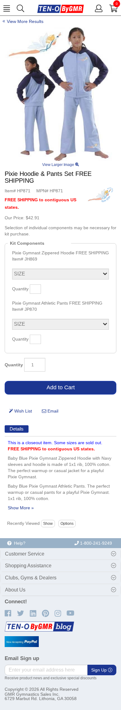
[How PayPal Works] (22, 641)
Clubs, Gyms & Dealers (30, 577)
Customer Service (24, 553)
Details (17, 428)
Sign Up (99, 670)
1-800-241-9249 (95, 543)
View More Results (25, 21)
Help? (18, 543)
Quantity (14, 364)
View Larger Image (58, 165)
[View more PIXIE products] (100, 194)
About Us (15, 589)
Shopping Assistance (28, 565)
